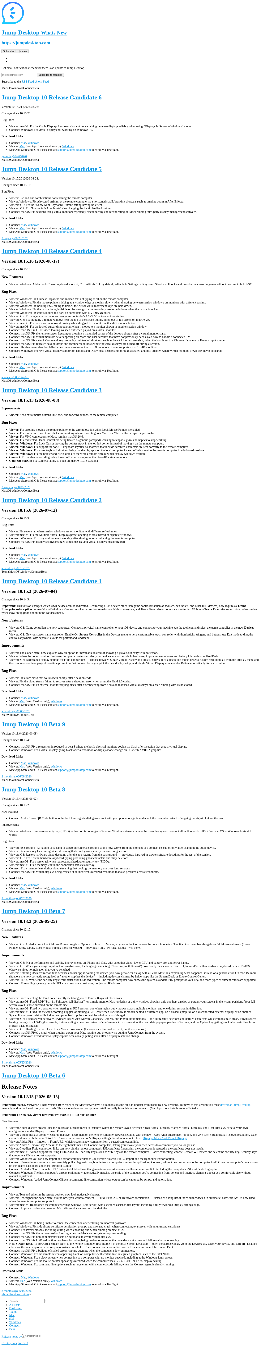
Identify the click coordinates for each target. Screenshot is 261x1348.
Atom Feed (42, 81)
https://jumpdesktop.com (26, 42)
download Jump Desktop (235, 1104)
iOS (11, 1318)
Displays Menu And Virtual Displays (165, 1138)
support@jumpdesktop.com (74, 149)
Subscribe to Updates (15, 51)
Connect (14, 1325)
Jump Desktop (34, 32)
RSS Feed (28, 81)
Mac (23, 142)
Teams (13, 1311)
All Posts (14, 1304)
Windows (33, 142)
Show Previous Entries (15, 1294)
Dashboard (15, 1308)
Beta (12, 1329)
